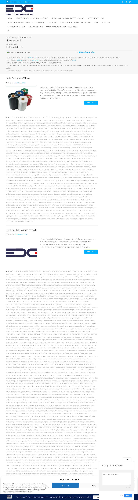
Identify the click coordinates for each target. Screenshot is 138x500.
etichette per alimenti (18, 126)
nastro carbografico (61, 375)
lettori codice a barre (70, 370)
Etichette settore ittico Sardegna (27, 359)
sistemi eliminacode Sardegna (80, 433)
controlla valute (21, 323)
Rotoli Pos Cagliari (71, 405)
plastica (19, 60)
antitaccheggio (40, 296)
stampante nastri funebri (71, 444)
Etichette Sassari (11, 359)
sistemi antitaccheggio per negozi (50, 424)
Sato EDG (52, 414)
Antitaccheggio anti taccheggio (84, 296)
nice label (40, 381)
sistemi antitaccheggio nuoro (80, 422)
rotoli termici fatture (23, 408)
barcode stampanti (30, 120)
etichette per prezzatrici (20, 353)
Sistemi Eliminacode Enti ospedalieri (68, 430)
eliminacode (23, 326)
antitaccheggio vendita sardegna (62, 312)
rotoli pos (24, 142)
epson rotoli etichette (85, 337)
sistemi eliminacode (51, 145)
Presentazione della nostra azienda (61, 27)
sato (84, 411)
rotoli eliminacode (41, 397)
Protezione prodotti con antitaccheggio (18, 137)
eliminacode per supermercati (15, 334)
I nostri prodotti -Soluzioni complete (32, 18)
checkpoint (65, 321)
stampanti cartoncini (30, 455)
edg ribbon (54, 158)
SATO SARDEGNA (33, 142)
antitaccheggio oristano (84, 304)
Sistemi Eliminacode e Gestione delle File (43, 430)
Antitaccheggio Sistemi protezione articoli (24, 312)
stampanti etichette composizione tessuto (57, 202)
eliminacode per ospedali (81, 331)
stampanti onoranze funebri (69, 150)
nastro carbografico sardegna (79, 180)
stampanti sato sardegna (62, 213)
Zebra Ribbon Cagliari (62, 219)
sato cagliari (21, 414)
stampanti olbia (51, 463)
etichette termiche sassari (32, 180)
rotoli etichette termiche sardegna (33, 405)
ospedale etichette (66, 134)
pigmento (35, 60)
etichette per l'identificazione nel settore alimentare (67, 169)
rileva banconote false (37, 394)
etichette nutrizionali (82, 167)
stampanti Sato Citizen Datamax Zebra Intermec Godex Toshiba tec (32, 213)
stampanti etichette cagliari (34, 202)
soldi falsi (37, 435)
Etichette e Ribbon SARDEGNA (15, 123)
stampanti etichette (85, 199)
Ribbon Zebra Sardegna (51, 191)
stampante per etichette (84, 194)
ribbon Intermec (62, 186)
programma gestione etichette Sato (30, 383)
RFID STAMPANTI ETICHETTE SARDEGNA (44, 137)
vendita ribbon (23, 219)
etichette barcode (86, 161)
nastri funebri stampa (39, 134)
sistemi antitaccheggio (20, 288)
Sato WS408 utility (26, 419)
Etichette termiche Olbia (90, 178)
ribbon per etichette (38, 389)
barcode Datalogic (89, 315)
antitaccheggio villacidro (81, 312)
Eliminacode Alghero (34, 326)
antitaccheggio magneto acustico (37, 304)
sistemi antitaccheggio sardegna (71, 424)
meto (35, 375)
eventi (69, 131)
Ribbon (85, 137)
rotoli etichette (70, 397)
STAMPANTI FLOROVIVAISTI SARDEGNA (42, 208)
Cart (96, 22)
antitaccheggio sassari (72, 310)
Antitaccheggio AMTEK (67, 296)
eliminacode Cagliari (62, 326)
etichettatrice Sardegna (75, 158)
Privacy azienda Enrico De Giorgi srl (75, 22)
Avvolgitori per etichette (57, 315)
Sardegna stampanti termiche (72, 411)
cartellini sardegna (55, 321)
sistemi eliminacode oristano (61, 433)
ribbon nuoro (72, 186)
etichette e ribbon (68, 164)
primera (65, 381)
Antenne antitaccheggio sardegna (24, 296)
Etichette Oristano (70, 123)
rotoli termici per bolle (38, 408)
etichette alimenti (74, 161)
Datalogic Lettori (67, 323)
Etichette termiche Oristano (15, 180)
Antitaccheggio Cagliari (22, 117)
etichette (16, 161)
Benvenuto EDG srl (42, 120)
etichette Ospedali (29, 169)
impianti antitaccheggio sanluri (84, 364)
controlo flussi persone (34, 323)
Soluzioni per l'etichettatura (32, 290)
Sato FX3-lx (58, 414)
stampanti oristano (81, 463)
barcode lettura (34, 318)
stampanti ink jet (29, 463)
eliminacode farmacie (19, 329)
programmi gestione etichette (67, 383)
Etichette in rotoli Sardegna (34, 123)
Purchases (105, 22)
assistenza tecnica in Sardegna (21, 315)
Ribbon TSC (15, 191)
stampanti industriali (78, 148)
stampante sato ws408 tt (33, 449)
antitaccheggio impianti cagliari (79, 301)
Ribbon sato (63, 188)
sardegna (56, 408)
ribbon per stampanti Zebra (38, 188)
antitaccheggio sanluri (13, 310)
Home (10, 18)
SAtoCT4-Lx (36, 419)
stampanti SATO (92, 468)
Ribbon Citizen (29, 186)
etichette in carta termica (27, 167)
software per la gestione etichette (23, 435)
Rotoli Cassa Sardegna (27, 397)
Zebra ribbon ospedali (77, 219)
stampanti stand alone (73, 471)
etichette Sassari (11, 131)
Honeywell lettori (33, 364)
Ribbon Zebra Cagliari (36, 191)
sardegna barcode (42, 411)
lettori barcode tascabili (55, 370)
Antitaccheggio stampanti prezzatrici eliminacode (66, 117)
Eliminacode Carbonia (77, 326)
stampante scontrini (47, 449)
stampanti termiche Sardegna (20, 216)
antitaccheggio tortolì (45, 312)
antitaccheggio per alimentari (35, 307)
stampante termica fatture (84, 197)
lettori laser (16, 372)
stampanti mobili (42, 150)
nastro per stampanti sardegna (52, 183)
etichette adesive (24, 161)
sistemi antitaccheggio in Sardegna (60, 422)
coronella (45, 323)
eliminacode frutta (32, 329)
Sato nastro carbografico (67, 191)
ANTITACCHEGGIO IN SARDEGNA (16, 304)
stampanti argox (62, 452)
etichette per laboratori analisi (80, 126)
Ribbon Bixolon (73, 183)
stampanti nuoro (40, 463)
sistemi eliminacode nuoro (25, 433)
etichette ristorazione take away (63, 175)
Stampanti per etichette (32, 153)
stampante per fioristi (13, 197)
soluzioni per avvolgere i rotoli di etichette (19, 438)
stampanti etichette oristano (25, 205)
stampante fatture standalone (52, 444)
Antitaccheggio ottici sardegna (15, 307)
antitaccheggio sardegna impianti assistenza (51, 310)
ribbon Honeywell (51, 186)
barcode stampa (57, 318)
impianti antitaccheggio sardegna (16, 367)
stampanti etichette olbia (70, 457)
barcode (68, 315)
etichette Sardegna (80, 175)
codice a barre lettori (76, 321)
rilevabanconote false (70, 394)
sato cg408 (29, 414)
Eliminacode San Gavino (46, 334)
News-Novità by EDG (53, 134)
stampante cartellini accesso (73, 441)
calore (74, 60)
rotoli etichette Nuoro (28, 400)
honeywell (24, 364)
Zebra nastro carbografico (37, 219)
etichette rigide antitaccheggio (54, 356)
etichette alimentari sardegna (58, 161)
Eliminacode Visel (11, 337)
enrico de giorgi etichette (58, 337)
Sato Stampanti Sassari (55, 416)
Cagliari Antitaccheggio (21, 321)
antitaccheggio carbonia (62, 299)
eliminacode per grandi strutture (62, 331)
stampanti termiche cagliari (14, 474)
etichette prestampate (70, 353)
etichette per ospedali (58, 128)
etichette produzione (19, 356)
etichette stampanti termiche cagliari (22, 178)
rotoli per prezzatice (51, 405)
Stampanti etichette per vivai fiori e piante (47, 205)
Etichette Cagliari (11, 164)
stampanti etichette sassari (61, 460)
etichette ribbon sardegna (44, 175)
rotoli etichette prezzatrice (37, 403)
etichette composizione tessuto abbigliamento (32, 164)
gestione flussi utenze (13, 364)
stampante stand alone (68, 197)
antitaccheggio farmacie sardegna (43, 301)
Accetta (65, 485)
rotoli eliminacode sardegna (56, 397)
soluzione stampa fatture (49, 435)
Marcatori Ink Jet (17, 134)
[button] (134, 479)
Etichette (82, 120)
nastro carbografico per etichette (58, 180)
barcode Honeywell (12, 318)
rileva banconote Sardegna (53, 394)
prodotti (88, 134)
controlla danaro (89, 321)
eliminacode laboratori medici (64, 329)
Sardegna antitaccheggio (68, 408)
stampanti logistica (18, 150)
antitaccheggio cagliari (13, 299)
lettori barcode (26, 370)
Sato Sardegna (67, 414)
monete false (27, 134)
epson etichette (72, 337)
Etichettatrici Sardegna (38, 340)
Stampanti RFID (77, 153)
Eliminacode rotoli (32, 334)
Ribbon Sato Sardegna (75, 188)
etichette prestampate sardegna (25, 175)
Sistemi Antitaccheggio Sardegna (34, 145)
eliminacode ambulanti (48, 326)
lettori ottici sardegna (72, 372)
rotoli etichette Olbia (42, 400)
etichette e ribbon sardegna (84, 164)
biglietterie (79, 318)
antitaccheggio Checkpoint (78, 299)
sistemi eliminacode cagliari (75, 427)
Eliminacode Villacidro (90, 334)
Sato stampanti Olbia (24, 416)
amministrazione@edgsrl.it (22, 2)
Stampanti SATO (11, 156)
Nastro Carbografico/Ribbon (18, 78)
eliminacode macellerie (81, 329)
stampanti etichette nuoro (79, 202)
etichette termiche (41, 178)
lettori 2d (17, 370)
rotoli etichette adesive (83, 397)
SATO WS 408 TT (14, 419)
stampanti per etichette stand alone (66, 210)
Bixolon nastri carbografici (26, 158)
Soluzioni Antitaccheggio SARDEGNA (70, 145)
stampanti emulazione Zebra (69, 199)
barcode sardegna (12, 158)
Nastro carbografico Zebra (51, 378)
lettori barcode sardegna (39, 370)
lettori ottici (33, 372)
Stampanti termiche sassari (39, 216)
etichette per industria (48, 126)
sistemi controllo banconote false (42, 427)
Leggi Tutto (91, 102)
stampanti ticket (53, 216)
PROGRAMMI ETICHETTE (49, 383)
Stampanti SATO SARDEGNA (68, 156)
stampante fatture (70, 194)
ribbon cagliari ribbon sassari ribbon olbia (34, 386)
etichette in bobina (12, 167)
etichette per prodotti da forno (59, 172)
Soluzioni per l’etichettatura (24, 148)
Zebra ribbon (50, 219)
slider (86, 288)
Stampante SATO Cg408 (17, 449)
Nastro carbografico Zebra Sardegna (30, 183)
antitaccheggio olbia (69, 304)
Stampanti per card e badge (87, 150)
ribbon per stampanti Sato (20, 188)
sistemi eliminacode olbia (43, 433)
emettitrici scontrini (24, 337)
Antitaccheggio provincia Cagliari (40, 117)
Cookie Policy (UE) (35, 27)
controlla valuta (11, 323)
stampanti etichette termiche (20, 208)
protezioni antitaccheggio (86, 383)
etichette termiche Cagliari (56, 178)
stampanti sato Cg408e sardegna (27, 156)
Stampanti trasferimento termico (82, 474)
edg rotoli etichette (12, 326)
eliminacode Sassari (76, 334)
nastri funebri (42, 375)
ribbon (65, 183)
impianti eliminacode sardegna (55, 367)
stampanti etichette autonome (15, 202)
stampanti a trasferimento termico (17, 199)
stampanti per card (80, 208)
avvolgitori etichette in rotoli (40, 315)
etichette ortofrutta (16, 169)
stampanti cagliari (18, 455)
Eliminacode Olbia (16, 331)
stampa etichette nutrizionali (54, 194)
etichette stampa (43, 359)
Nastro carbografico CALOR (77, 375)
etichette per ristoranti (88, 128)
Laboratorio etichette (79, 131)
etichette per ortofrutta (27, 128)
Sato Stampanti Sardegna (40, 416)
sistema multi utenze (64, 419)
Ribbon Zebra (24, 191)
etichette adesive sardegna (39, 161)
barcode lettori (24, 318)
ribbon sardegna (53, 188)
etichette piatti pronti (76, 172)
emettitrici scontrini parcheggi (40, 337)
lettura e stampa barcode (14, 375)
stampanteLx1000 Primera (25, 452)
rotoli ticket (49, 408)
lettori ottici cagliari (44, 372)
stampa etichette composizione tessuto (32, 194)
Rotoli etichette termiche (14, 405)
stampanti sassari (80, 468)
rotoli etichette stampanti (86, 403)
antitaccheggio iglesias (61, 301)
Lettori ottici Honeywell (57, 372)
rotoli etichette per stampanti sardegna (80, 400)
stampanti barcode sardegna (43, 148)
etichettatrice (63, 158)
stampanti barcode (34, 199)
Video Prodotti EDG (95, 18)
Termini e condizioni (16, 27)
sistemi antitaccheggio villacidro (21, 427)
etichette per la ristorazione (57, 351)
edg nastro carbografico (43, 158)
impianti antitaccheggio (79, 280)
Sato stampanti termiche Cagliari (74, 416)
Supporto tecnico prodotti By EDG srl (67, 18)
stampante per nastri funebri (29, 197)
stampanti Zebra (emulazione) (79, 216)
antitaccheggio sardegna (28, 310)
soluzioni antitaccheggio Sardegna (85, 435)
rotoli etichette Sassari (87, 139)
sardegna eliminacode (55, 411)
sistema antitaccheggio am (49, 419)
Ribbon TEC (86, 188)
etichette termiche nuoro (73, 178)
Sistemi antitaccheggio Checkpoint (38, 288)
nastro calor (51, 375)
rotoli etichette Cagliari (40, 139)
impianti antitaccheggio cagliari (64, 364)
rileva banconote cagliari (21, 394)
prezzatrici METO (57, 381)
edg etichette (77, 323)
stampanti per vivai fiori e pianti (51, 468)
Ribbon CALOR (19, 186)
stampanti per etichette (32, 465)
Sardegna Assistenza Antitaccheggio (23, 411)
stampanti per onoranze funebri (30, 468)
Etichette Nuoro (70, 167)
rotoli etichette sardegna (55, 403)
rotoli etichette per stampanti (58, 400)
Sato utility (88, 416)
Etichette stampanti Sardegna (38, 131)
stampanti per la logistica (64, 153)
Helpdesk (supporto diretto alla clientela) (26, 22)
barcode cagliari (91, 156)
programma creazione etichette (79, 381)
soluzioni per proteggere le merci (65, 438)
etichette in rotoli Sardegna (56, 167)
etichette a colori (58, 340)
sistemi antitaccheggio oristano (29, 424)
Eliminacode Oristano (30, 331)
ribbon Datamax (39, 186)
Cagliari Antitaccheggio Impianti (39, 321)
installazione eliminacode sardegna (77, 367)
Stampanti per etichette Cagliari (22, 210)
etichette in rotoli (40, 167)
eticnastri (45, 180)
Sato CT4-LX (44, 414)
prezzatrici (47, 381)
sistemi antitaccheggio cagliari (38, 422)
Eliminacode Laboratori (46, 329)
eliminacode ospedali (44, 331)
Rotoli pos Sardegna (83, 405)
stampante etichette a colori (22, 444)
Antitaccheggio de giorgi (24, 301)
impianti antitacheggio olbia (36, 367)
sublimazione (32, 57)
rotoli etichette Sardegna (71, 139)
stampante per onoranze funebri (49, 197)
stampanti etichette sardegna (71, 205)
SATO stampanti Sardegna (59, 142)
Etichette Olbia (48, 123)
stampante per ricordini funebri (71, 446)
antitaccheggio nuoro (56, 304)
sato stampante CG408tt (80, 414)
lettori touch (84, 372)
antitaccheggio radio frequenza (87, 307)
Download (52, 22)
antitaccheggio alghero (52, 296)
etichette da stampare (55, 164)
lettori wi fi (91, 372)
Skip (121, 495)
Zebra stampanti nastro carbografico (22, 221)
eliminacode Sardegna (72, 120)
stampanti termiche (77, 213)
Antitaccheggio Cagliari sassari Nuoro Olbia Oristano (37, 299)
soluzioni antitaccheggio (65, 435)
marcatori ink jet (28, 375)
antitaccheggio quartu (70, 307)
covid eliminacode (55, 323)
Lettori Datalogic (83, 370)
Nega (93, 485)
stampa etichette (81, 191)
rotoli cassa (14, 139)
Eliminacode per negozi (56, 120)
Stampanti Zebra (64, 216)
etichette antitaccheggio (45, 342)
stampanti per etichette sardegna (43, 210)
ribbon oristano (83, 186)
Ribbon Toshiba (37, 392)
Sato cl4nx (36, 414)
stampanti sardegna (68, 468)
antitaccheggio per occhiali (53, 307)
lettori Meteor (24, 372)
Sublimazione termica (86, 52)
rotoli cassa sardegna (26, 139)
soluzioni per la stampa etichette (43, 438)
